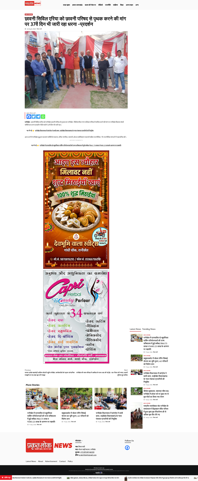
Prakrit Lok (101, 468)
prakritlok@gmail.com (87, 455)
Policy (70, 461)
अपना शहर (129, 5)
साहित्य (115, 5)
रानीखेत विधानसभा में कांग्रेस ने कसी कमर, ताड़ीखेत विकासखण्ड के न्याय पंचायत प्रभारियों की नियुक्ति (109, 416)
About (40, 461)
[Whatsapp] (43, 116)
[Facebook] (29, 116)
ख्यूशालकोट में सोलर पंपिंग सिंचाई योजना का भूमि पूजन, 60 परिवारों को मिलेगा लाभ (75, 416)
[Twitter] (33, 116)
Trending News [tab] (149, 329)
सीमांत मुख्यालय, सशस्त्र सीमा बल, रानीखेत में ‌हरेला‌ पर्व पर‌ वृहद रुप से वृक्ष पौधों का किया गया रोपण (156, 394)
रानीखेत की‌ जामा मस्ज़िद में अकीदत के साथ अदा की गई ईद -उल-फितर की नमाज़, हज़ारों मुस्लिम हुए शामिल (102, 372)
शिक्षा (121, 5)
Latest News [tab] (135, 329)
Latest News (31, 461)
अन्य (137, 5)
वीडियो (100, 5)
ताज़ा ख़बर (66, 5)
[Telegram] (38, 116)
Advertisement (51, 461)
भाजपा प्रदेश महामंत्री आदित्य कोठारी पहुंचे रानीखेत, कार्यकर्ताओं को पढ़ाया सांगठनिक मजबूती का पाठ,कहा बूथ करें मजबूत (50, 372)
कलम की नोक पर (90, 5)
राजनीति (108, 5)
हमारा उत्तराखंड (77, 5)
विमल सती (39, 29)
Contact (62, 461)
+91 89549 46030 (87, 452)
